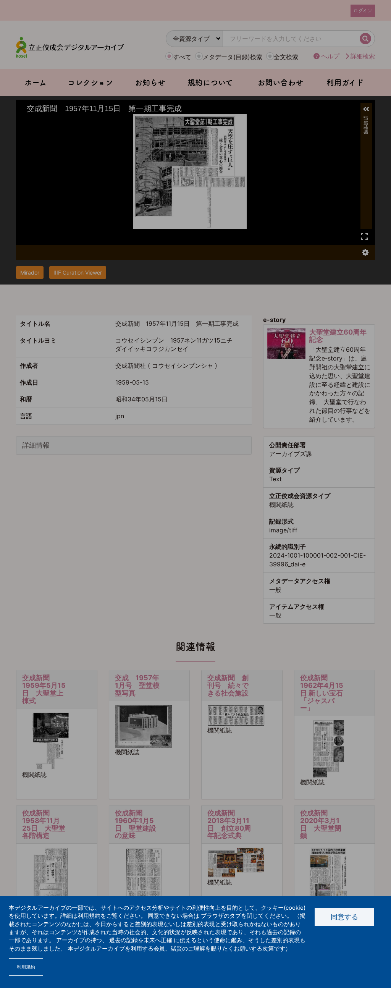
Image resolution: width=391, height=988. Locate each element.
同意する (344, 917)
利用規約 (26, 967)
